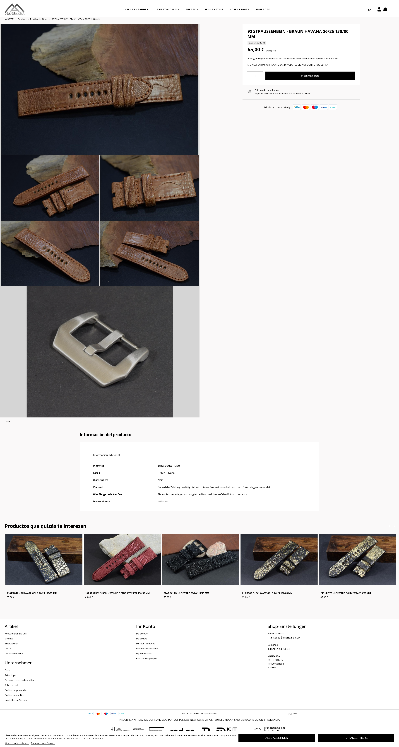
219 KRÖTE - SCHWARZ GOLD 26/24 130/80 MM (345, 593)
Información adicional (106, 455)
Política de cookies (14, 694)
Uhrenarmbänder (14, 653)
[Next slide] (394, 526)
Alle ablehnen (276, 737)
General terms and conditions (20, 680)
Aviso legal (10, 675)
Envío (7, 670)
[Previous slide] (389, 526)
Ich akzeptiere (356, 737)
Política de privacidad (16, 690)
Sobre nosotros (13, 685)
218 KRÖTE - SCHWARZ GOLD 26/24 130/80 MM (267, 593)
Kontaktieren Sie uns (16, 633)
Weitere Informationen (17, 743)
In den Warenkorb (310, 75)
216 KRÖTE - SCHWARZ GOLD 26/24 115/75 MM (32, 593)
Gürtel (8, 648)
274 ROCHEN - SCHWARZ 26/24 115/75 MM (186, 593)
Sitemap (9, 638)
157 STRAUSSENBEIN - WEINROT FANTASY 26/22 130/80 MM (117, 593)
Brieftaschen (11, 643)
